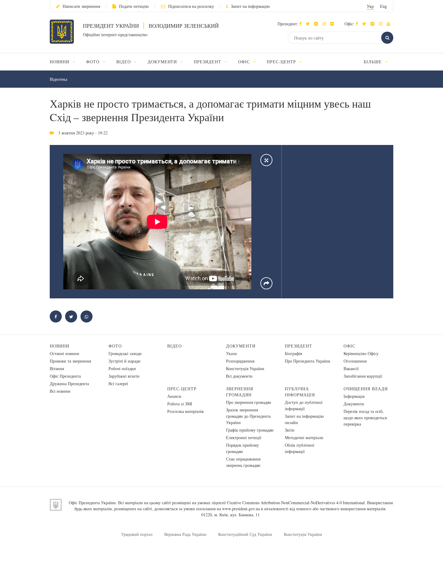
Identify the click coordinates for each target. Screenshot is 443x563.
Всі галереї (118, 383)
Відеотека (58, 79)
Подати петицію (134, 6)
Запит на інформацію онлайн (304, 419)
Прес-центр (181, 389)
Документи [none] (163, 61)
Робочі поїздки (122, 368)
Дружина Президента (69, 383)
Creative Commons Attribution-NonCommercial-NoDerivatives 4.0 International (296, 502)
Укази (231, 353)
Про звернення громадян (248, 402)
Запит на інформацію (250, 6)
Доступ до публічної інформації (303, 405)
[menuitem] (65, 61)
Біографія (293, 353)
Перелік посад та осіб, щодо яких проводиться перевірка (365, 417)
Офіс (349, 346)
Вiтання (57, 368)
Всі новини (60, 391)
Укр (370, 6)
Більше (373, 61)
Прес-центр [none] (282, 61)
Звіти (289, 430)
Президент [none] (208, 61)
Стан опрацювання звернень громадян (243, 462)
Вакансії (351, 368)
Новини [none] (60, 61)
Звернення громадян (239, 392)
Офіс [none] (244, 61)
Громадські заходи (125, 353)
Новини (59, 346)
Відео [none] (124, 61)
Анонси (174, 396)
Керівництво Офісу (361, 353)
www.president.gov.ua (241, 508)
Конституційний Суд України (245, 534)
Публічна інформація (300, 392)
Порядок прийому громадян (242, 448)
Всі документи (239, 376)
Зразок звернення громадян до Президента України (248, 416)
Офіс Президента (65, 376)
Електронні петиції (243, 437)
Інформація (354, 396)
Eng (383, 6)
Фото (115, 346)
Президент (298, 346)
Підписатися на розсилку (191, 6)
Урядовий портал (136, 534)
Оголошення (355, 361)
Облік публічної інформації (299, 448)
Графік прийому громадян (250, 430)
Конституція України (245, 368)
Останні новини (64, 353)
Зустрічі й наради (124, 361)
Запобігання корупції (363, 376)
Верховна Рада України (185, 534)
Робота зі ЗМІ (179, 404)
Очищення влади (366, 389)
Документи (241, 346)
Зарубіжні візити (124, 376)
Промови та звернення (70, 361)
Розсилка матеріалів (185, 411)
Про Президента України (307, 361)
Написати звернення (81, 6)
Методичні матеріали (304, 437)
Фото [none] (93, 61)
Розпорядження (240, 361)
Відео (174, 346)
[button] (309, 24)
